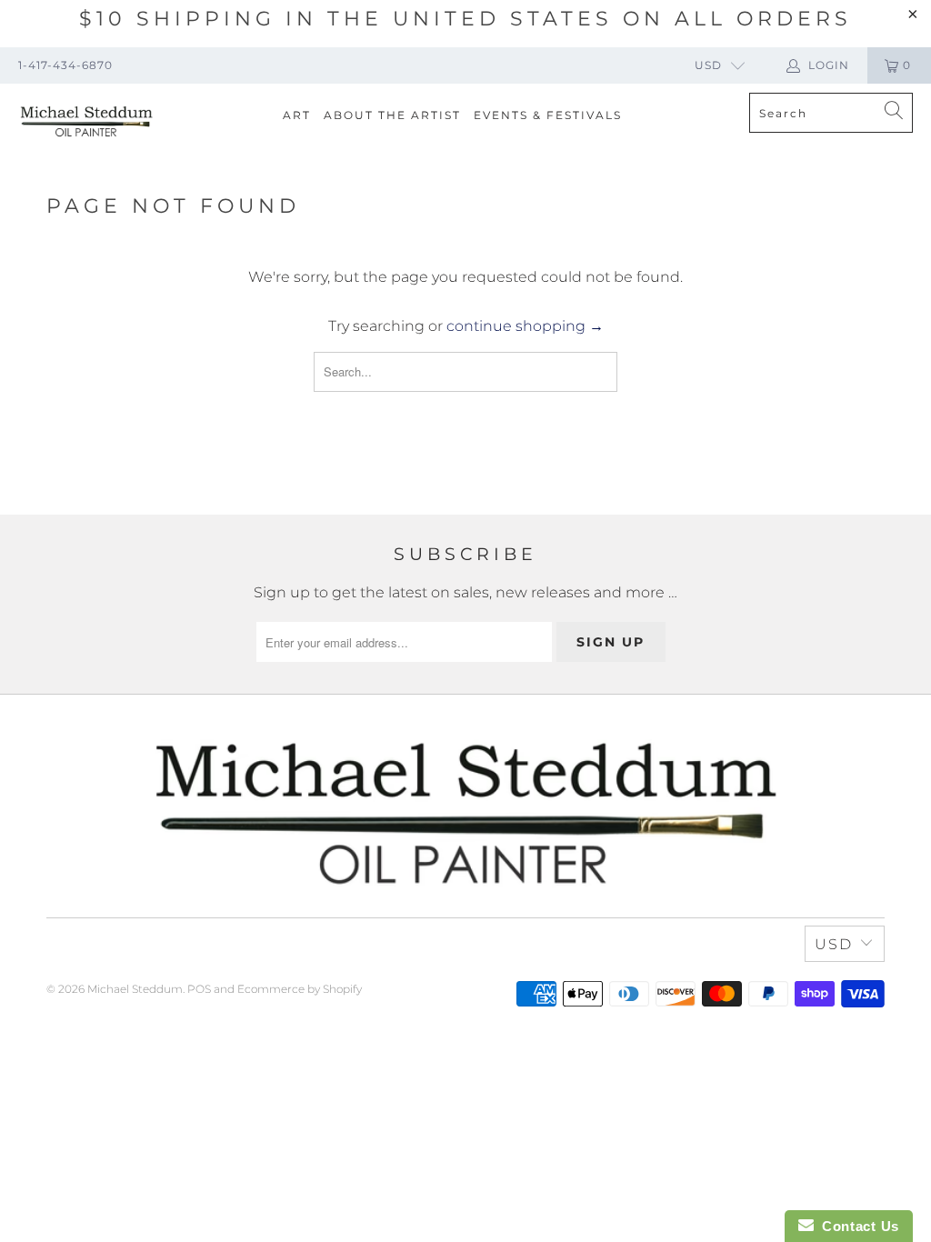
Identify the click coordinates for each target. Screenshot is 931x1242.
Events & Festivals (548, 115)
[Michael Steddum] (86, 122)
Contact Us (856, 1226)
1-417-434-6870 (65, 65)
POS (199, 989)
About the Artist (392, 115)
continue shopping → (525, 326)
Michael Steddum (135, 989)
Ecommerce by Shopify (299, 989)
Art (297, 115)
